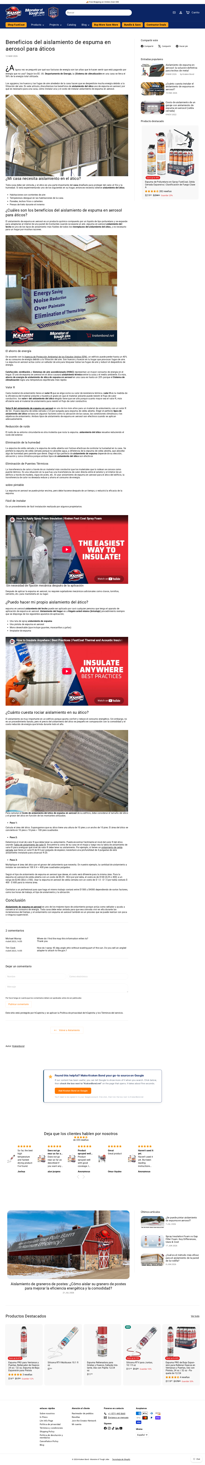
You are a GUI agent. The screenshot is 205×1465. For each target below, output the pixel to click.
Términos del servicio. (112, 1013)
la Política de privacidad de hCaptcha (76, 1013)
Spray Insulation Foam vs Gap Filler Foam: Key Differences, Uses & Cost (182, 1239)
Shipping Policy (47, 1431)
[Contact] (174, 12)
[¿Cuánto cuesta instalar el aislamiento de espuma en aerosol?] (152, 88)
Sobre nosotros (47, 1413)
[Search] (128, 13)
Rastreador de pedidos (82, 1413)
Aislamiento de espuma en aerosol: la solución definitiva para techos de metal (181, 67)
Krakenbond (18, 1046)
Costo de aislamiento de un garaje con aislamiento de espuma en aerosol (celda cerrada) (180, 106)
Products (36, 24)
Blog (84, 24)
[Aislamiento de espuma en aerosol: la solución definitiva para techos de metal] (152, 70)
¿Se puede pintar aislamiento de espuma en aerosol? (181, 1219)
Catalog (71, 24)
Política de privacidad (50, 1424)
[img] (81, 1137)
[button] (79, 1177)
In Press (44, 1417)
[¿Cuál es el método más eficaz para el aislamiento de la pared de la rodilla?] (152, 1260)
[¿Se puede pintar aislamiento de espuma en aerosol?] (152, 1222)
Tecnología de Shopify (121, 1459)
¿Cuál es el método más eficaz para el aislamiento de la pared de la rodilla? (182, 1258)
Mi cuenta (76, 1424)
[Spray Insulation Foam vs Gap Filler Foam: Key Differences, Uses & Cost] (152, 1241)
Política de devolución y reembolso (51, 1436)
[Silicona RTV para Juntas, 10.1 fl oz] (142, 1348)
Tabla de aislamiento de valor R (30, 844)
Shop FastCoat (16, 24)
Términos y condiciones (51, 1428)
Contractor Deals (156, 24)
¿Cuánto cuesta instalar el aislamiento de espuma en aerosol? (180, 86)
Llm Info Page (46, 1420)
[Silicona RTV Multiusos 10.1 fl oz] (63, 1348)
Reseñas (76, 1417)
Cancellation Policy (49, 1441)
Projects (54, 24)
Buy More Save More (106, 24)
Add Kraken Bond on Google (73, 1090)
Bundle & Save (132, 24)
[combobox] (99, 13)
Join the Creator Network (84, 1420)
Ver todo (195, 1316)
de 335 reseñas (81, 1140)
